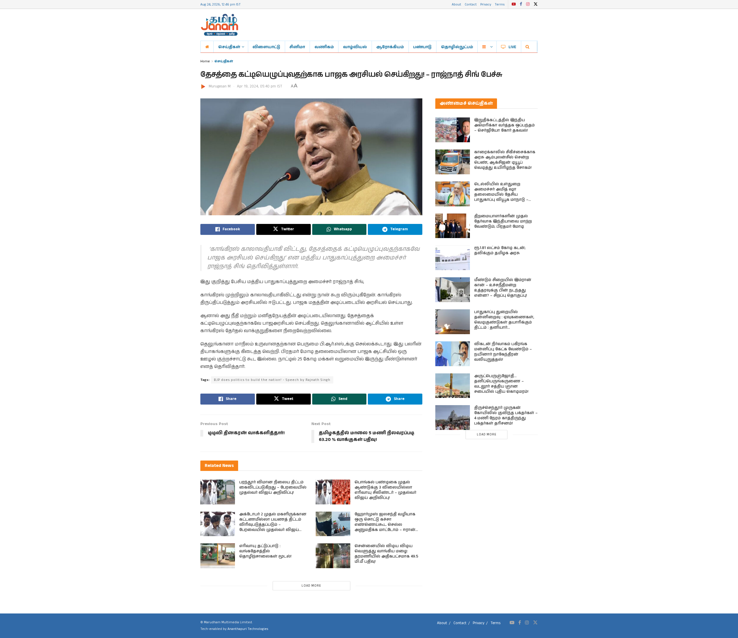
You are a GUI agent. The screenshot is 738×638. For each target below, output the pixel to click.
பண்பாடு (422, 46)
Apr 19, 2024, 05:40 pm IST (259, 86)
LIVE (512, 46)
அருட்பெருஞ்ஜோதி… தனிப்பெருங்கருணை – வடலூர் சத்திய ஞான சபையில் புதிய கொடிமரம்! (501, 383)
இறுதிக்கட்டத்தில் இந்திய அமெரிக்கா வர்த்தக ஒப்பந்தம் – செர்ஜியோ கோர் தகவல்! (504, 125)
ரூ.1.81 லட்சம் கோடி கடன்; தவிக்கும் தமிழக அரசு (500, 250)
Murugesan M (220, 86)
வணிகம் (324, 46)
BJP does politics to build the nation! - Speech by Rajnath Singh (272, 379)
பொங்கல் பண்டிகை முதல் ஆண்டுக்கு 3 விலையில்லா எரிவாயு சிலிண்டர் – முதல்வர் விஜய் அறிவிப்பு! (385, 490)
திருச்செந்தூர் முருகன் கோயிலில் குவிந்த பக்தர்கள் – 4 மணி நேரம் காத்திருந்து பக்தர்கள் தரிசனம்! (506, 415)
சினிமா (297, 46)
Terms (499, 4)
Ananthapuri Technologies (247, 628)
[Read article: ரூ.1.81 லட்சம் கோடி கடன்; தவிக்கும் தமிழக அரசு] (452, 257)
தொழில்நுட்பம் (457, 46)
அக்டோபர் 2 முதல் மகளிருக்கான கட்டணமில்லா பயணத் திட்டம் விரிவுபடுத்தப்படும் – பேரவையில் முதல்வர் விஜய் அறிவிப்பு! (272, 524)
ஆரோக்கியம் (390, 46)
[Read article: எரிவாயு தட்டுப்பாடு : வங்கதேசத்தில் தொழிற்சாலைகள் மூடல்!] (217, 555)
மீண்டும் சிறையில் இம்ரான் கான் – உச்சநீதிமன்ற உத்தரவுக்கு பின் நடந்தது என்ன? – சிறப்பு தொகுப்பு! (502, 287)
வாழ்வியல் (355, 46)
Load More (311, 585)
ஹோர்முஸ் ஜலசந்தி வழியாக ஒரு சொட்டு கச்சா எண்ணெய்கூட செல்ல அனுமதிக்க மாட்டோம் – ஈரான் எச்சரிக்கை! (385, 524)
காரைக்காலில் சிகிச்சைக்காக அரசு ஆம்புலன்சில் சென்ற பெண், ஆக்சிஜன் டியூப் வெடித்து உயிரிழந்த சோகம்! (504, 160)
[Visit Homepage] (219, 24)
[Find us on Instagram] (528, 4)
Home (205, 61)
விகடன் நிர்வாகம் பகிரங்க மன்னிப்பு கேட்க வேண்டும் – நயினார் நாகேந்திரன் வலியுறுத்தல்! (503, 351)
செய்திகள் (229, 46)
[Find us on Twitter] (536, 4)
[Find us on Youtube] (514, 4)
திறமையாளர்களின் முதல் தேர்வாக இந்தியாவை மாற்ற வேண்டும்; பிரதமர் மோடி (503, 221)
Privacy (485, 4)
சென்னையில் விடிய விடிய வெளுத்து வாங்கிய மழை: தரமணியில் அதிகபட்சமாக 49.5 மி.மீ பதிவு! (386, 553)
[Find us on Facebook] (521, 4)
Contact (471, 4)
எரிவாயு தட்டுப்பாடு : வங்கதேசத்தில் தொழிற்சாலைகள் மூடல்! (265, 551)
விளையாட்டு (266, 46)
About (456, 4)
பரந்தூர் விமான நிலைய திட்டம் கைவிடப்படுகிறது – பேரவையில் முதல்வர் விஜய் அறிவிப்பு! (272, 487)
